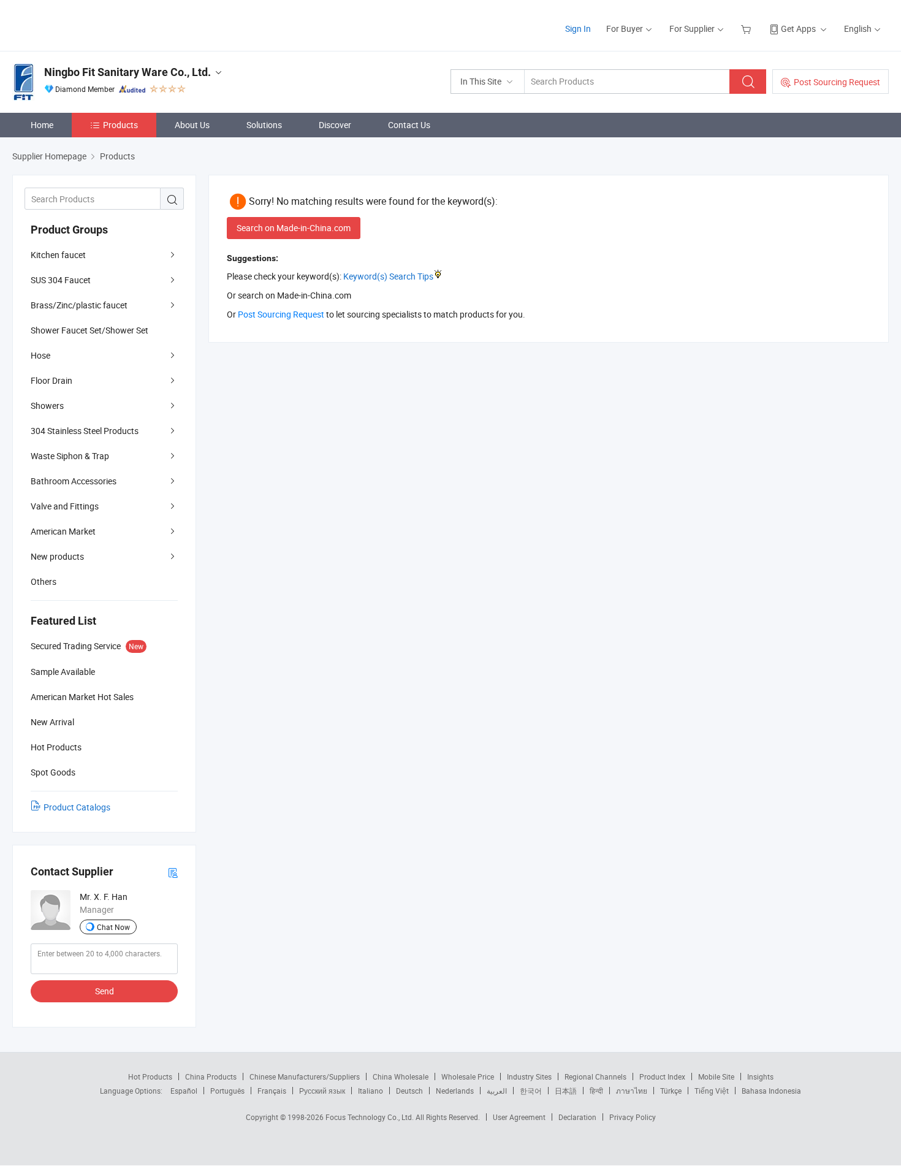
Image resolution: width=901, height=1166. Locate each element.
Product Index (662, 1076)
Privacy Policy (632, 1117)
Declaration (577, 1117)
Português (227, 1091)
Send (104, 991)
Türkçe (671, 1091)
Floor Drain (51, 380)
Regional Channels (595, 1076)
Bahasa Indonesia (771, 1091)
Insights (760, 1076)
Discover (335, 125)
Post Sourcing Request (837, 82)
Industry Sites (529, 1076)
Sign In (578, 28)
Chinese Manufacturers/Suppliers (304, 1076)
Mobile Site (716, 1076)
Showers (47, 405)
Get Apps (798, 28)
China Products (211, 1076)
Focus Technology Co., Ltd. (370, 1117)
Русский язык (322, 1091)
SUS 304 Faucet (61, 280)
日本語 (566, 1091)
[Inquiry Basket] (747, 28)
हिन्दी (596, 1091)
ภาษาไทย (631, 1091)
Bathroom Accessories (73, 481)
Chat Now (113, 927)
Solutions (264, 125)
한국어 (531, 1091)
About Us (192, 125)
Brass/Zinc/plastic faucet (79, 305)
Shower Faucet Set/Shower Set (89, 330)
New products (57, 556)
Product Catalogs (77, 807)
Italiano (370, 1091)
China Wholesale (400, 1076)
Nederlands (455, 1091)
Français (271, 1091)
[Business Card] (173, 872)
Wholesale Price (467, 1076)
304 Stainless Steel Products (85, 430)
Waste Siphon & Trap (70, 456)
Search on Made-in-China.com (294, 228)
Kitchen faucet (58, 255)
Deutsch (409, 1091)
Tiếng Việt (711, 1091)
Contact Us (409, 125)
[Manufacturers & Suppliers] (91, 24)
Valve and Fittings (65, 506)
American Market (63, 531)
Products (120, 125)
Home (42, 125)
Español (183, 1091)
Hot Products (150, 1076)
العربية (497, 1091)
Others (43, 581)
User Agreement (519, 1117)
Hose (40, 355)
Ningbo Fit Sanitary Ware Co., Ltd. (127, 72)
